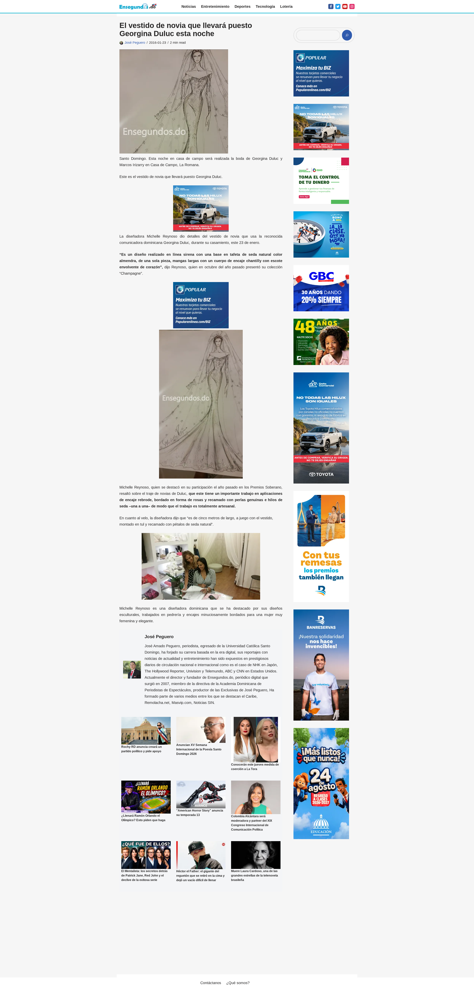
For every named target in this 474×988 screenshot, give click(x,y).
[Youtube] (345, 6)
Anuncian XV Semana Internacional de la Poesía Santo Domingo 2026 (198, 749)
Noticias (188, 6)
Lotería (286, 6)
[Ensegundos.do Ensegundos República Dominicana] (137, 6)
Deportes (243, 6)
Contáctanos (210, 983)
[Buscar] (347, 35)
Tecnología (265, 6)
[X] (338, 6)
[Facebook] (330, 6)
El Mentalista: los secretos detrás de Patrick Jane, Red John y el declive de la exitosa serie (144, 875)
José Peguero (135, 42)
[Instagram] (352, 6)
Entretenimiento (215, 6)
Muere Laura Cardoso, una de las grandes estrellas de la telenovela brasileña (254, 875)
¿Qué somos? (238, 983)
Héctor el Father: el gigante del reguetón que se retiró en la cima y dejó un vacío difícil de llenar (200, 876)
